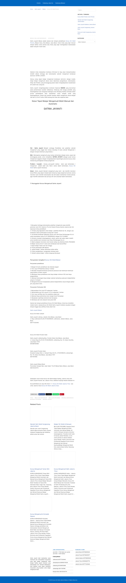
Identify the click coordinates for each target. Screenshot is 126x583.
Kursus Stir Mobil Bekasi (52, 260)
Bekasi (44, 9)
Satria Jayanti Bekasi (36, 310)
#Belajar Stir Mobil (54, 397)
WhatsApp (56, 394)
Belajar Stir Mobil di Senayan (62, 424)
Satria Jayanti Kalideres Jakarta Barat (87, 24)
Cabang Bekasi (60, 3)
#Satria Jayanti (47, 399)
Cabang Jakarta (48, 3)
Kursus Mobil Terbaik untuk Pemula (86, 16)
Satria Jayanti (38, 9)
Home (39, 3)
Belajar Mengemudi (40, 38)
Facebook (42, 394)
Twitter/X (49, 394)
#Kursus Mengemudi (68, 397)
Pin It (62, 394)
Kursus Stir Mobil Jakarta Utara (50, 385)
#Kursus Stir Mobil (35, 399)
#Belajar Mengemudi (41, 397)
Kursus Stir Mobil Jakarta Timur (62, 384)
